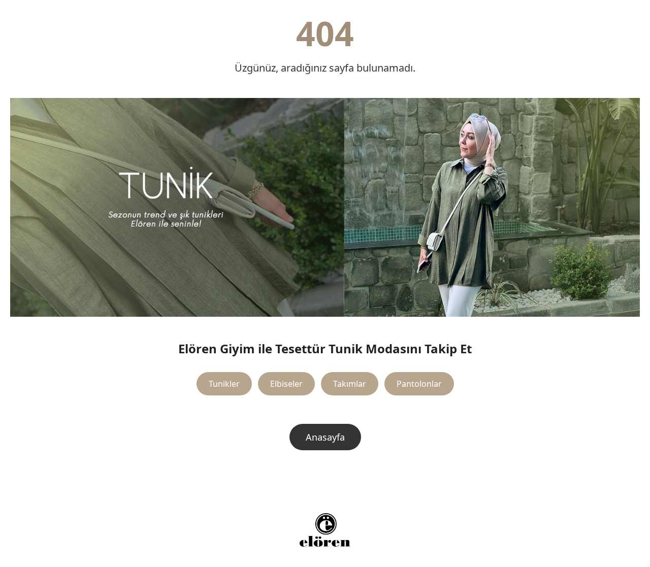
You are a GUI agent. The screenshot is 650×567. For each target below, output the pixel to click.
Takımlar (349, 383)
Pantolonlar (419, 383)
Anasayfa (325, 437)
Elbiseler (286, 383)
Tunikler (224, 383)
